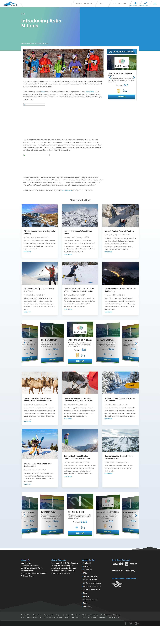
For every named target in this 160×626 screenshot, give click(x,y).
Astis (43, 91)
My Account (136, 3)
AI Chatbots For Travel (91, 590)
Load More (80, 545)
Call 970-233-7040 (146, 3)
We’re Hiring (87, 606)
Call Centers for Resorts (92, 586)
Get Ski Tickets (84, 3)
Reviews (86, 603)
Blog (102, 3)
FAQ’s (85, 573)
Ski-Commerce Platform (92, 583)
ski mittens (90, 91)
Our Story (86, 566)
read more (27, 251)
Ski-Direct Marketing (90, 576)
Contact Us (120, 3)
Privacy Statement (90, 600)
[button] (110, 78)
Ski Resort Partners (90, 580)
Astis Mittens (67, 190)
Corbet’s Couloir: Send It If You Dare (119, 231)
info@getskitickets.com (29, 566)
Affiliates (86, 596)
